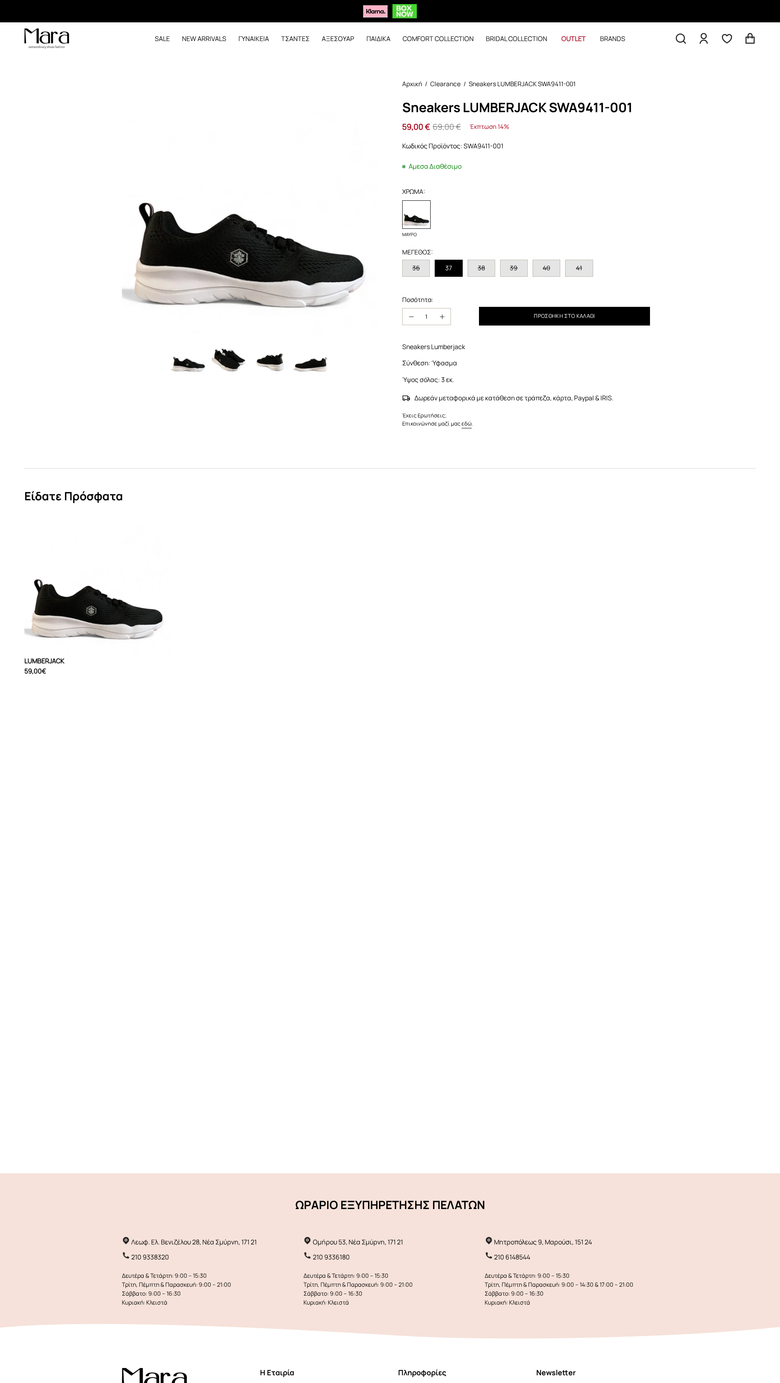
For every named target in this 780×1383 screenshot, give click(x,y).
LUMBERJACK (44, 660)
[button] (681, 38)
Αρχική (412, 84)
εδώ (467, 423)
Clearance (445, 84)
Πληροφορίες (422, 1372)
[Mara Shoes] (46, 38)
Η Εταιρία (277, 1372)
